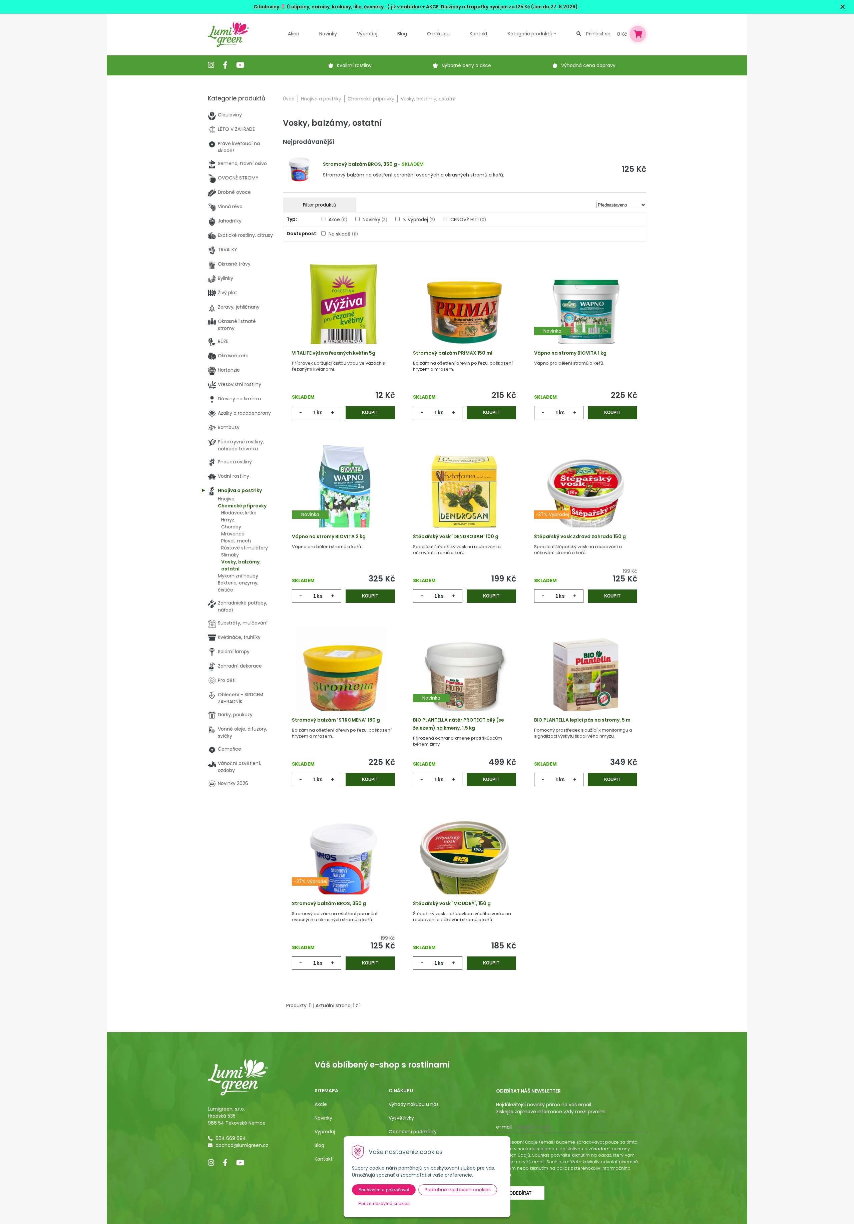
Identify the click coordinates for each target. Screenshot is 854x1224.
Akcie (321, 1104)
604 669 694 (231, 1138)
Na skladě (343, 234)
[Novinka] (585, 309)
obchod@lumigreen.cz (242, 1145)
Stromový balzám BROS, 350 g (360, 164)
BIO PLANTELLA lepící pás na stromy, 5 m (582, 720)
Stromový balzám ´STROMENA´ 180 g (336, 720)
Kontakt (324, 1159)
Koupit (370, 412)
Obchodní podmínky (413, 1131)
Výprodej (367, 33)
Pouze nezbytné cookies (384, 1203)
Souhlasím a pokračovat (383, 1189)
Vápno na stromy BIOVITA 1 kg (570, 353)
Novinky (328, 33)
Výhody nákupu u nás (414, 1104)
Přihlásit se (598, 33)
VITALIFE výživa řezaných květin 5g (333, 353)
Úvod (289, 98)
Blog (319, 1145)
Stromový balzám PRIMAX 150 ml (452, 353)
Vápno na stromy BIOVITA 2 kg (329, 536)
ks (320, 412)
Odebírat (520, 1193)
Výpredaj (325, 1131)
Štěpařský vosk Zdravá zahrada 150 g (580, 536)
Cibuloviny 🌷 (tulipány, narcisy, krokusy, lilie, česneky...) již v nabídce (337, 6)
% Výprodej (419, 219)
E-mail (504, 1127)
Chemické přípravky (371, 98)
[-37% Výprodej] (585, 492)
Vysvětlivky (401, 1118)
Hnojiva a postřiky (321, 98)
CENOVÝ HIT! (468, 219)
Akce (293, 33)
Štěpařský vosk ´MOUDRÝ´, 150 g (452, 903)
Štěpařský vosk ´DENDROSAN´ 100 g (455, 536)
